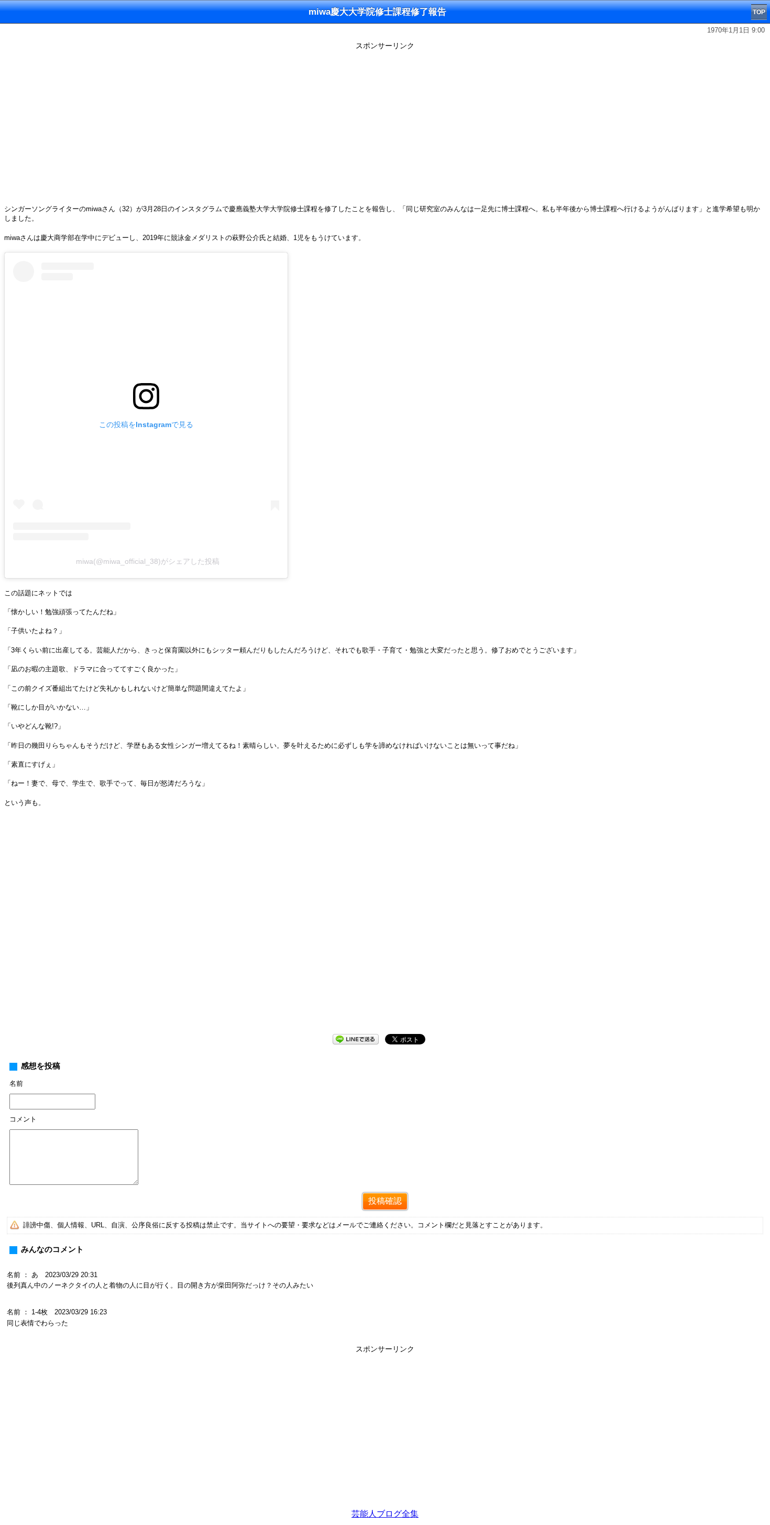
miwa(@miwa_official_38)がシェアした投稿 (147, 561)
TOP (759, 12)
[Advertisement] (385, 126)
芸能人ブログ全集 (385, 1513)
